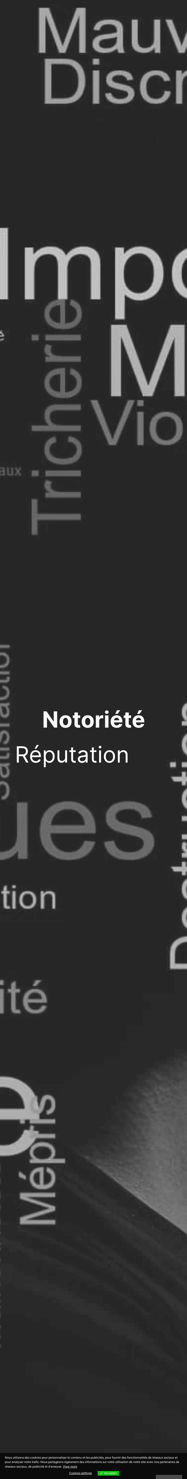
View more (70, 1466)
